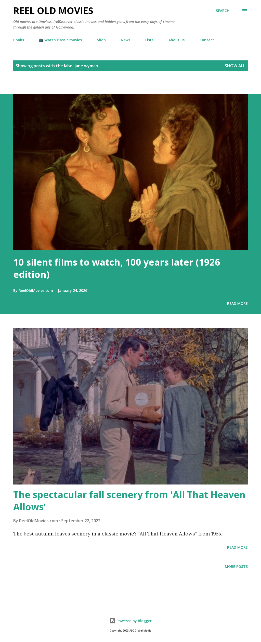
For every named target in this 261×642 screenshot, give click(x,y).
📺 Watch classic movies (60, 39)
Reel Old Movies (53, 10)
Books (18, 39)
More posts (236, 566)
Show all (235, 66)
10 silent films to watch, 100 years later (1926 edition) (116, 268)
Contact (207, 39)
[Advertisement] (59, 85)
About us (176, 39)
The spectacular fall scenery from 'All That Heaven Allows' (129, 500)
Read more (237, 303)
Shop (101, 39)
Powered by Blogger (133, 620)
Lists (149, 39)
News (125, 39)
